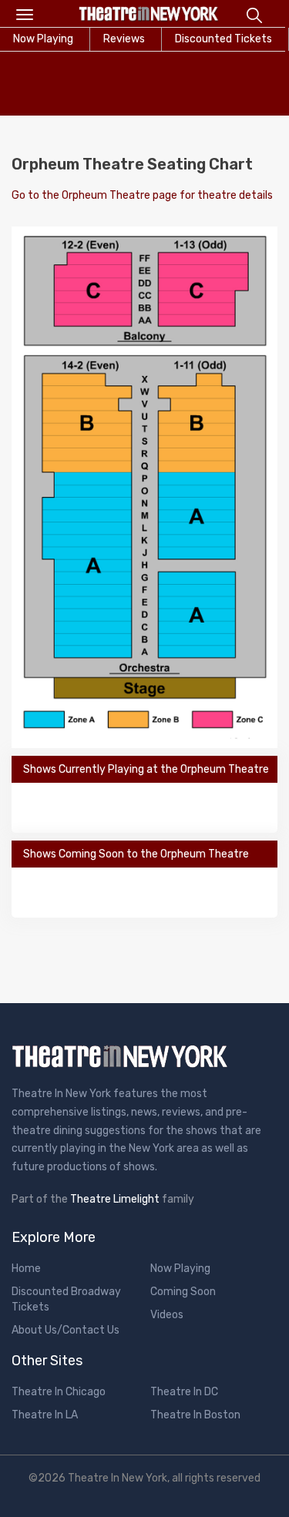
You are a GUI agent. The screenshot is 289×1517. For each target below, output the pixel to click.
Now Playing (180, 1268)
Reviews (124, 38)
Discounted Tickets (223, 38)
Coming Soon (183, 1291)
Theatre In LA (45, 1414)
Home (26, 1268)
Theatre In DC (184, 1391)
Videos (166, 1314)
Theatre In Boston (195, 1414)
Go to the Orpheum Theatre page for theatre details (142, 195)
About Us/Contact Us (65, 1330)
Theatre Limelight (115, 1199)
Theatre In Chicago (59, 1391)
